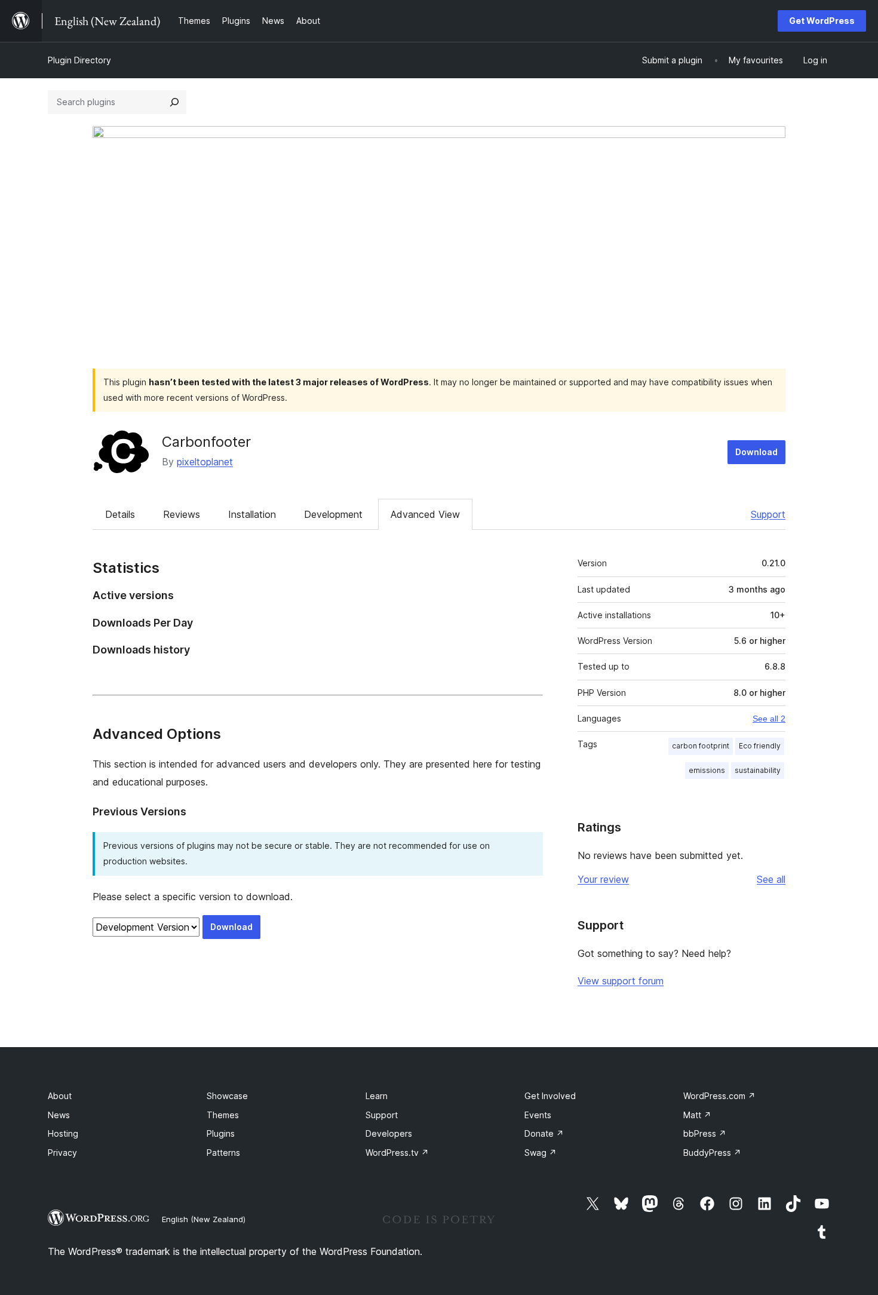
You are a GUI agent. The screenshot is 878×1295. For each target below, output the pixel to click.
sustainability (758, 770)
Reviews (181, 514)
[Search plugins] (174, 102)
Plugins (221, 1133)
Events (537, 1115)
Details (120, 514)
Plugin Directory (79, 60)
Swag (540, 1152)
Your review (603, 879)
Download (756, 452)
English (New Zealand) (203, 1219)
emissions (707, 770)
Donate (544, 1133)
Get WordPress (822, 21)
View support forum (621, 981)
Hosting (63, 1133)
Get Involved (550, 1096)
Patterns (223, 1152)
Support (768, 514)
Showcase (227, 1096)
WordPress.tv (397, 1152)
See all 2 (769, 718)
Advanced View (425, 514)
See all (771, 879)
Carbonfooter (206, 441)
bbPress (704, 1133)
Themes (223, 1115)
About (60, 1096)
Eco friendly (760, 745)
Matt (697, 1115)
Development (333, 514)
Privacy (62, 1152)
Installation (252, 514)
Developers (389, 1133)
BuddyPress (712, 1152)
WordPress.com (719, 1096)
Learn (377, 1096)
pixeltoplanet (205, 462)
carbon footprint (700, 745)
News (59, 1115)
